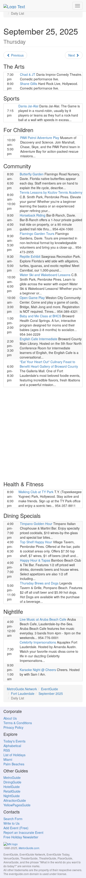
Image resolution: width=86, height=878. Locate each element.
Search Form (12, 818)
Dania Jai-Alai (28, 106)
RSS (6, 750)
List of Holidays (14, 755)
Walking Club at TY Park (35, 491)
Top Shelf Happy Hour (36, 542)
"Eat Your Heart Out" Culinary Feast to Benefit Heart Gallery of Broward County (49, 364)
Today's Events (14, 741)
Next (72, 55)
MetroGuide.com (29, 848)
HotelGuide (11, 786)
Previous (17, 55)
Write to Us (11, 823)
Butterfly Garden (32, 174)
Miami (7, 759)
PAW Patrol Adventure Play (39, 137)
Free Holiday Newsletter (20, 837)
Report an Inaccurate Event (23, 832)
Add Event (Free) (15, 828)
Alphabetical (12, 745)
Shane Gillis (28, 83)
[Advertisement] (43, 433)
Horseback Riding (32, 215)
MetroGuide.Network (22, 689)
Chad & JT (27, 74)
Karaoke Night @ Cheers (38, 669)
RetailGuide (11, 791)
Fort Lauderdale (22, 693)
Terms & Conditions (17, 722)
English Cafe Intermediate (38, 339)
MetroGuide (12, 777)
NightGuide (11, 796)
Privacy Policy (13, 727)
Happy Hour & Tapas (35, 560)
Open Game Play (32, 297)
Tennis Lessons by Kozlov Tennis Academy (51, 192)
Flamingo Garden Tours (37, 233)
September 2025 (51, 693)
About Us (10, 718)
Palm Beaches (13, 764)
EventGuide (49, 689)
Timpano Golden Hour (36, 523)
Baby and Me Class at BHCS (40, 316)
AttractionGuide (14, 800)
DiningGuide (12, 782)
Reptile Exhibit (30, 256)
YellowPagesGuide (17, 805)
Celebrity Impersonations (38, 642)
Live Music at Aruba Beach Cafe (43, 619)
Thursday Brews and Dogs (39, 583)
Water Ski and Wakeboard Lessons (45, 274)
